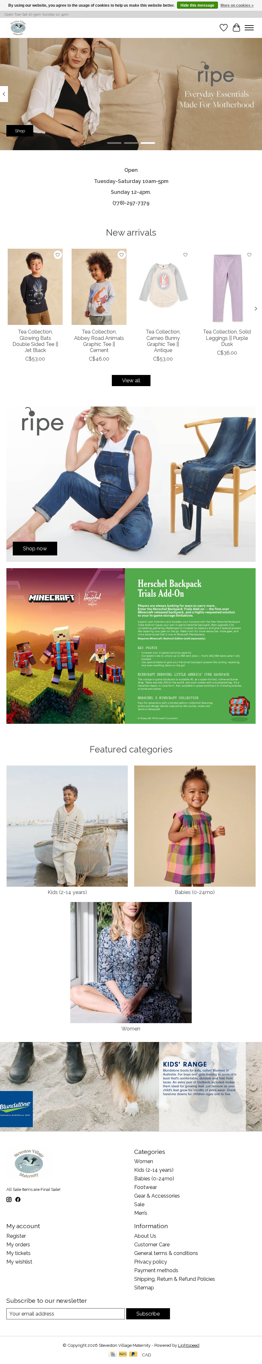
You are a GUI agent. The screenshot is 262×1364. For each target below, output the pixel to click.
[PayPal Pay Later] (133, 1355)
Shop (20, 130)
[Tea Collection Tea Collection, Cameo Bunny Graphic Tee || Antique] (163, 287)
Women (130, 1029)
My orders (18, 1245)
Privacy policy (150, 1262)
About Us (145, 1236)
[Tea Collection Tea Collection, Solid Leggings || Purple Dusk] (227, 287)
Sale (139, 1204)
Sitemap (144, 1288)
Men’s (140, 1213)
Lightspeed (188, 1345)
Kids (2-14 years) (67, 892)
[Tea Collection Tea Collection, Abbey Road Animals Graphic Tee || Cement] (99, 287)
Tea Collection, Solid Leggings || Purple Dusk (227, 338)
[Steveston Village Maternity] (18, 28)
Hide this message (197, 5)
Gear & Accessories (157, 1196)
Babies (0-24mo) (195, 892)
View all (131, 381)
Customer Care (152, 1245)
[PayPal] (123, 1355)
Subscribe (148, 1314)
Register (16, 1236)
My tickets (18, 1253)
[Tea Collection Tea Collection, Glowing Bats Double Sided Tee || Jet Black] (35, 287)
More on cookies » (237, 5)
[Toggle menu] (249, 27)
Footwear (145, 1187)
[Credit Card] (113, 1355)
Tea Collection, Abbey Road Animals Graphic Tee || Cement (99, 341)
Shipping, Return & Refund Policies (174, 1279)
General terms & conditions (166, 1253)
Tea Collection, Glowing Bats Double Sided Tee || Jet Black (35, 341)
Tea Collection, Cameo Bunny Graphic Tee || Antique (163, 341)
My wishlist (19, 1262)
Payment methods (156, 1270)
